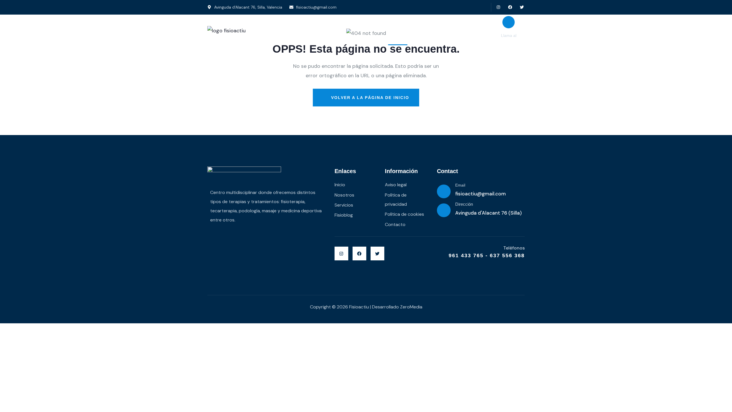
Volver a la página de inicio (369, 97)
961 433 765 (508, 42)
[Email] (444, 191)
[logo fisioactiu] (226, 30)
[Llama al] (508, 22)
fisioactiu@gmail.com (480, 194)
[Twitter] (521, 7)
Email (460, 185)
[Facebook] (510, 7)
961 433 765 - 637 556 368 (487, 255)
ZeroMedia (411, 307)
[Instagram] (498, 7)
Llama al (508, 35)
